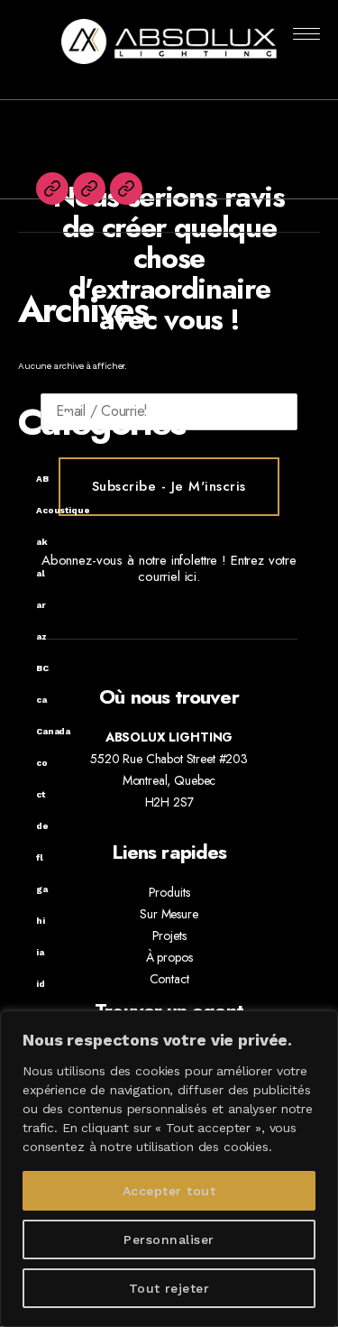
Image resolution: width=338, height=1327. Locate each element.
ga (42, 889)
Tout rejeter (169, 1288)
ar (41, 605)
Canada (53, 731)
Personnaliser (168, 1239)
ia (40, 952)
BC (42, 668)
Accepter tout (169, 1191)
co (42, 763)
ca (41, 700)
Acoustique (63, 510)
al (40, 573)
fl (39, 857)
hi (40, 921)
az (41, 636)
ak (42, 542)
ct (40, 794)
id (40, 984)
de (42, 826)
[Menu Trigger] (307, 34)
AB (42, 479)
